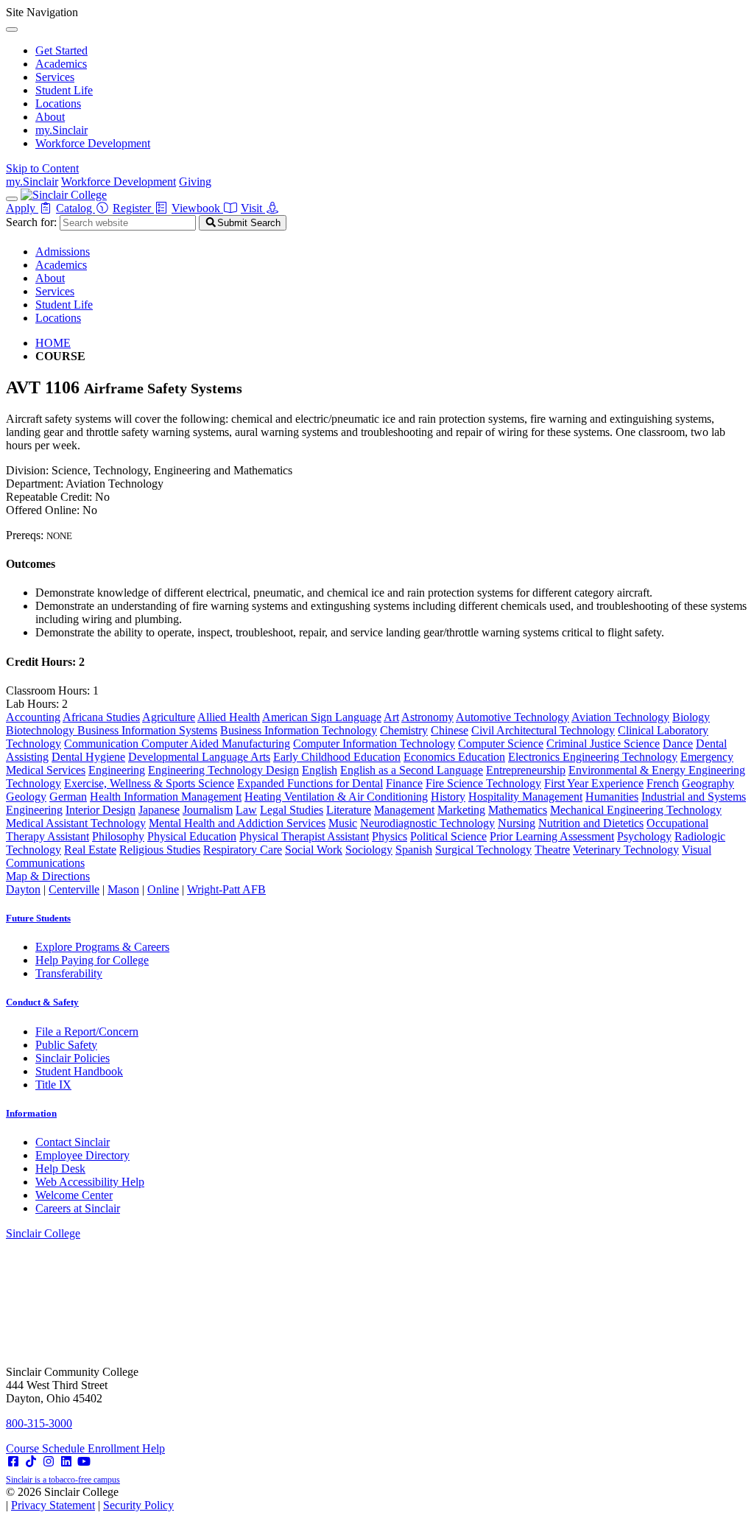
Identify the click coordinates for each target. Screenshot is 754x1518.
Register (133, 208)
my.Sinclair (61, 130)
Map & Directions (48, 876)
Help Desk (60, 1168)
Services (54, 77)
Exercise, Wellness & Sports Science (149, 783)
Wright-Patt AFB (226, 889)
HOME (53, 343)
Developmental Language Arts (199, 757)
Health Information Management (166, 796)
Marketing (461, 810)
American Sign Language (321, 717)
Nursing (516, 823)
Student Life (64, 90)
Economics (431, 757)
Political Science (448, 836)
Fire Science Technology (483, 783)
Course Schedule (47, 1448)
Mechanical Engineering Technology (636, 810)
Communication (102, 743)
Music (342, 823)
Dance (678, 743)
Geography (708, 783)
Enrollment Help (126, 1448)
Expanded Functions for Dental (310, 783)
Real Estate (90, 849)
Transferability (68, 973)
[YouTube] (84, 1461)
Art (391, 717)
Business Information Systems (147, 730)
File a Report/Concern (86, 1031)
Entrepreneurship (526, 770)
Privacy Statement (53, 1505)
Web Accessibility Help (89, 1182)
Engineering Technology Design (223, 770)
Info (31, 1113)
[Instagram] (48, 1461)
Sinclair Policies (72, 1058)
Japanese (159, 810)
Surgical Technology (483, 849)
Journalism (208, 810)
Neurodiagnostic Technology (427, 823)
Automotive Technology (512, 717)
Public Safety (66, 1045)
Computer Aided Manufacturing (215, 743)
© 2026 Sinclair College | (90, 1498)
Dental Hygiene (88, 757)
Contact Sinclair (72, 1142)
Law (246, 810)
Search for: (31, 222)
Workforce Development (92, 143)
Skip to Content (42, 168)
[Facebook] (13, 1461)
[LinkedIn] (66, 1461)
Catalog (75, 208)
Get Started (61, 50)
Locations (58, 103)
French (662, 783)
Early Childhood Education (337, 757)
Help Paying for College (92, 960)
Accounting (33, 717)
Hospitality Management (525, 796)
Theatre (552, 849)
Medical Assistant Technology (76, 823)
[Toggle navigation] (12, 199)
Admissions (62, 251)
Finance (404, 783)
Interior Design (100, 810)
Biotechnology (41, 730)
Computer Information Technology (374, 743)
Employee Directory (82, 1155)
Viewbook (197, 208)
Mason (123, 889)
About (50, 116)
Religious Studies (159, 849)
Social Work (313, 849)
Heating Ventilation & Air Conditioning (336, 796)
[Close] (12, 29)
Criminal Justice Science (603, 743)
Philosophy (118, 836)
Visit (253, 208)
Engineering (116, 770)
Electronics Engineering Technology (592, 757)
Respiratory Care (242, 849)
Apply (22, 208)
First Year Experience (594, 783)
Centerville (74, 889)
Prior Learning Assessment (552, 836)
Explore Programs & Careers (102, 947)
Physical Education (191, 836)
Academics (61, 63)
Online (163, 889)
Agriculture (168, 717)
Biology (691, 717)
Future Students (38, 918)
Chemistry (404, 730)
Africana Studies (101, 717)
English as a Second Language (411, 770)
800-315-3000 (39, 1423)
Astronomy (427, 717)
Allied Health (228, 717)
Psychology (644, 836)
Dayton (23, 889)
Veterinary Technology (626, 849)
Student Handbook (79, 1071)
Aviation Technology (620, 717)
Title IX (53, 1084)
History (448, 796)
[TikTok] (31, 1461)
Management (404, 810)
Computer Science (500, 743)
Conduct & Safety (42, 1002)
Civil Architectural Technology (543, 730)
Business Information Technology (298, 730)
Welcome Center (74, 1195)
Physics (389, 836)
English (319, 770)
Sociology (368, 849)
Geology (26, 796)
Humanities (611, 796)
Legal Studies (291, 810)
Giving (195, 181)
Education (481, 757)
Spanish (413, 849)
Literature (348, 810)
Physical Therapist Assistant (304, 836)
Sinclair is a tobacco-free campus (63, 1480)
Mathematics (517, 810)
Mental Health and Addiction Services (237, 823)
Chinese (449, 730)
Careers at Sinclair (77, 1208)
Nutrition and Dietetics (591, 823)
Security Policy (138, 1505)
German (68, 796)
